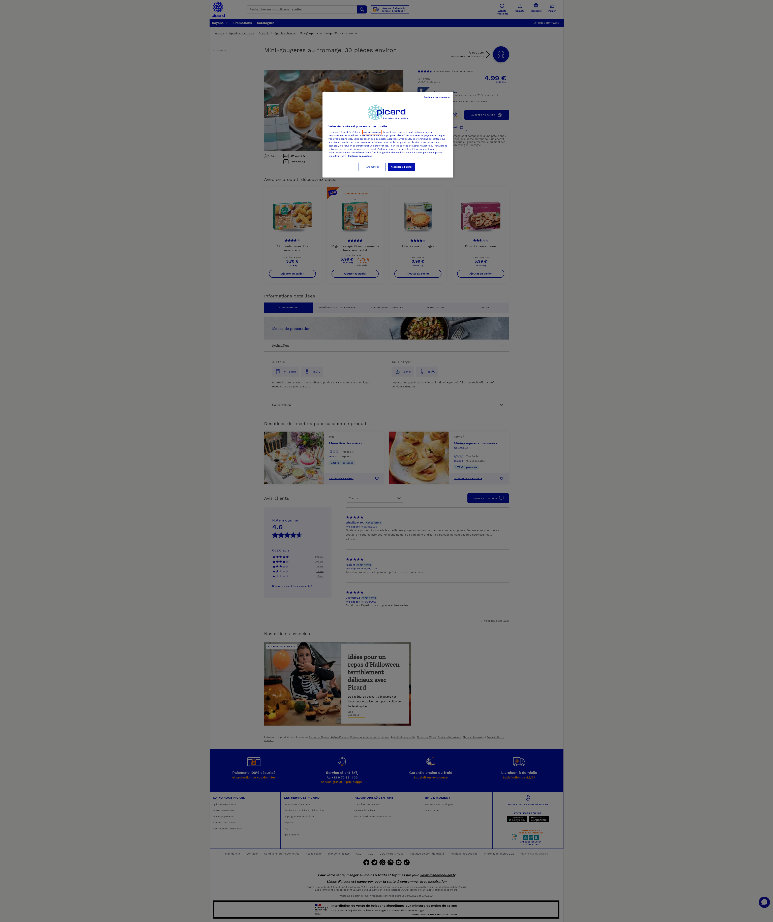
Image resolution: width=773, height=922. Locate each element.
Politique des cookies (360, 156)
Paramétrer (372, 166)
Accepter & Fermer (401, 167)
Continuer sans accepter (437, 97)
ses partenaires (372, 132)
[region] (387, 135)
